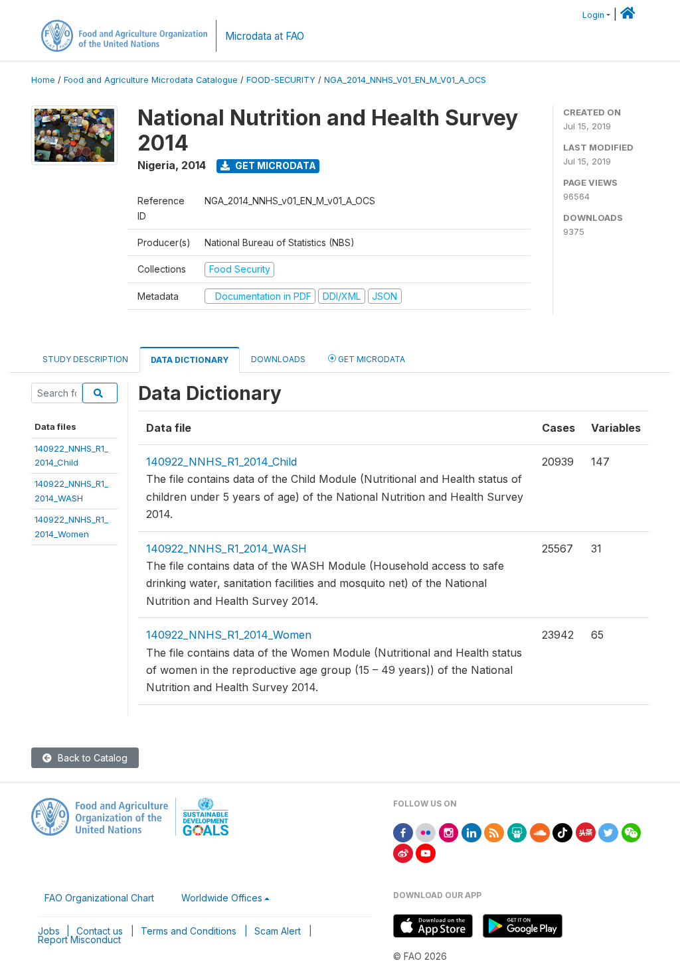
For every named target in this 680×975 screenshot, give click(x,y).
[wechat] (631, 831)
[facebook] (403, 831)
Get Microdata (274, 165)
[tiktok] (562, 831)
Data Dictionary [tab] (189, 360)
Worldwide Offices (221, 897)
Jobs (49, 931)
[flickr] (426, 831)
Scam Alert (277, 931)
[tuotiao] (586, 831)
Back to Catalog (91, 757)
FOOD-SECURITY (280, 80)
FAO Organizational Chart (99, 897)
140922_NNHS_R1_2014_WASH (226, 548)
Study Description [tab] (85, 359)
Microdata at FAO (264, 36)
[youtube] (426, 852)
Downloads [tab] (278, 359)
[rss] (494, 831)
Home (43, 80)
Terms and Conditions (188, 931)
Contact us (99, 931)
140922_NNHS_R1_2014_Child (221, 461)
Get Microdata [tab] (370, 359)
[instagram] (449, 831)
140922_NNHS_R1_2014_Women (228, 634)
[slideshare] (517, 831)
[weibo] (403, 852)
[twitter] (608, 831)
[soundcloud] (540, 831)
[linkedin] (471, 831)
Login (593, 15)
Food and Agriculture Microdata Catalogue (151, 80)
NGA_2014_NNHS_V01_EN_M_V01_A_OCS (405, 80)
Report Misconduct (79, 939)
